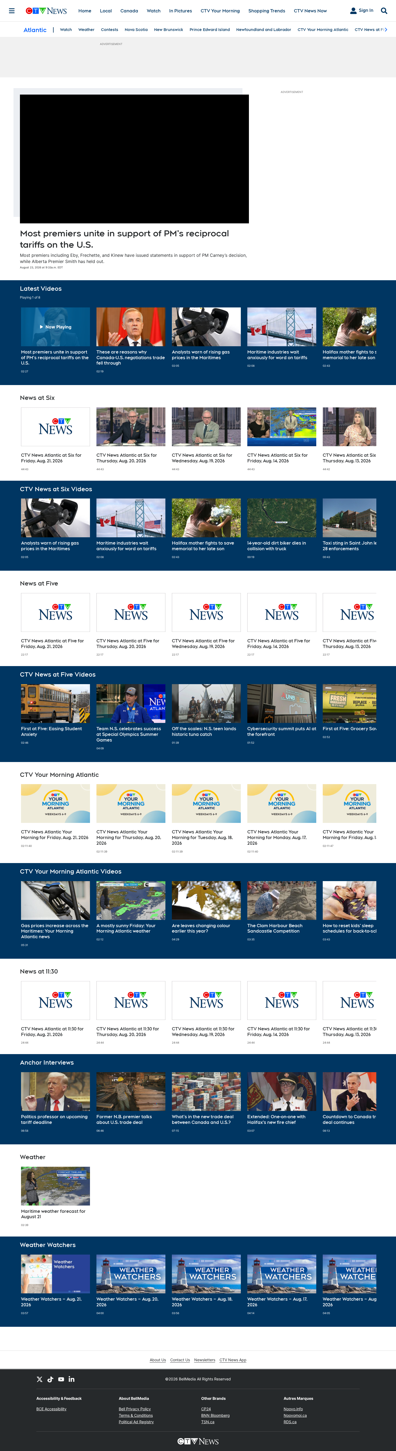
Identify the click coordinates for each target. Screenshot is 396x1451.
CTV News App (233, 1360)
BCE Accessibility (51, 1409)
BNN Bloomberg (215, 1415)
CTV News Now (310, 10)
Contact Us (180, 1360)
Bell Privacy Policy (135, 1409)
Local (106, 10)
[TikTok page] (50, 1379)
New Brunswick (168, 29)
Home (84, 10)
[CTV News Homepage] (46, 11)
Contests (109, 29)
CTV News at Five (371, 29)
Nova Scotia (136, 29)
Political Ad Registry (136, 1421)
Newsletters (204, 1360)
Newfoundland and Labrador (263, 29)
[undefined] (55, 340)
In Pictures (180, 10)
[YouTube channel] (61, 1379)
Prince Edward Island (210, 29)
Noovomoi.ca (295, 1415)
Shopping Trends (266, 10)
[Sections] (11, 10)
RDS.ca (290, 1421)
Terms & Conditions (136, 1415)
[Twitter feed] (39, 1379)
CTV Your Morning (220, 10)
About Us (158, 1360)
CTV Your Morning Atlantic (323, 29)
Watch (154, 10)
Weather (86, 29)
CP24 (206, 1409)
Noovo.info (293, 1409)
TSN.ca (207, 1421)
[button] (365, 340)
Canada (129, 10)
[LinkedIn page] (72, 1379)
